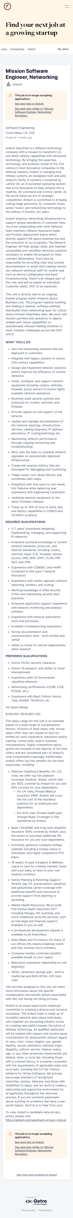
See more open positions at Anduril (36, 1174)
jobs (4, 49)
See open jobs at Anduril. (29, 103)
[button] (66, 6)
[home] (7, 6)
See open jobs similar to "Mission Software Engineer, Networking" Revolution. (34, 112)
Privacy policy (28, 1210)
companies (17, 49)
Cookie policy (45, 1210)
